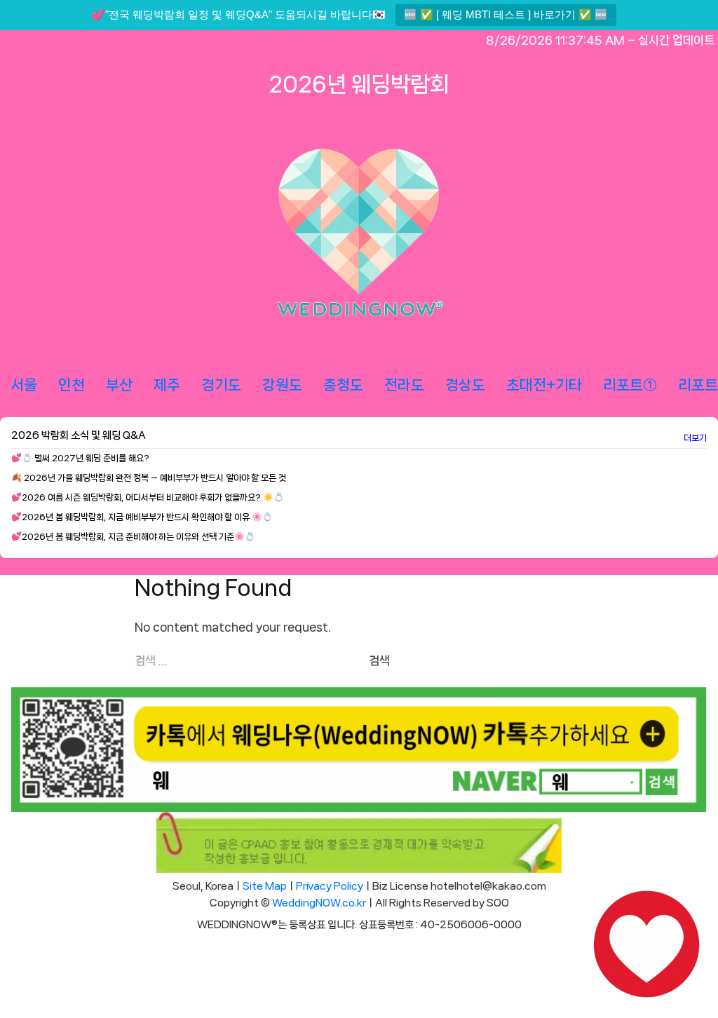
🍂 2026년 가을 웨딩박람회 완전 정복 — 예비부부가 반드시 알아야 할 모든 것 (148, 477)
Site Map (265, 886)
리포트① (630, 385)
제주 (167, 385)
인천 (71, 385)
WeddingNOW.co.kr (319, 903)
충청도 (343, 385)
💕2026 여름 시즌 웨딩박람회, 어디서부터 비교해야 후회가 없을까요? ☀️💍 (147, 497)
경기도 (221, 385)
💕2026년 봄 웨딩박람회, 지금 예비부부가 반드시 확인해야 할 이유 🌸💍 (142, 517)
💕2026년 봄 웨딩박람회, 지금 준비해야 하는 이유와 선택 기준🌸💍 (133, 536)
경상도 (465, 385)
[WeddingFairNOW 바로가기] (646, 946)
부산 (119, 385)
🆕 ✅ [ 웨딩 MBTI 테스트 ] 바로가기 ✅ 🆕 (506, 14)
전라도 (404, 385)
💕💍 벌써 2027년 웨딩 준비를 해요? (80, 458)
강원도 (282, 385)
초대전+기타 (544, 385)
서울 (24, 385)
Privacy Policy (329, 886)
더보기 (695, 437)
